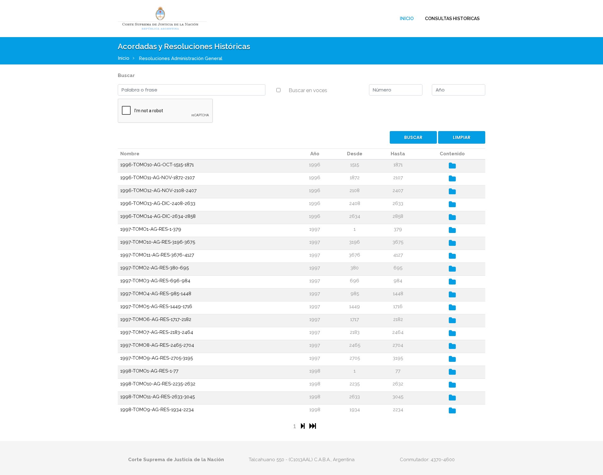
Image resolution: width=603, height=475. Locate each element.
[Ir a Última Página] (312, 426)
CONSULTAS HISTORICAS (452, 18)
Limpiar (461, 137)
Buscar (126, 75)
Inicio (407, 18)
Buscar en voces (308, 90)
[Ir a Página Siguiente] (303, 426)
